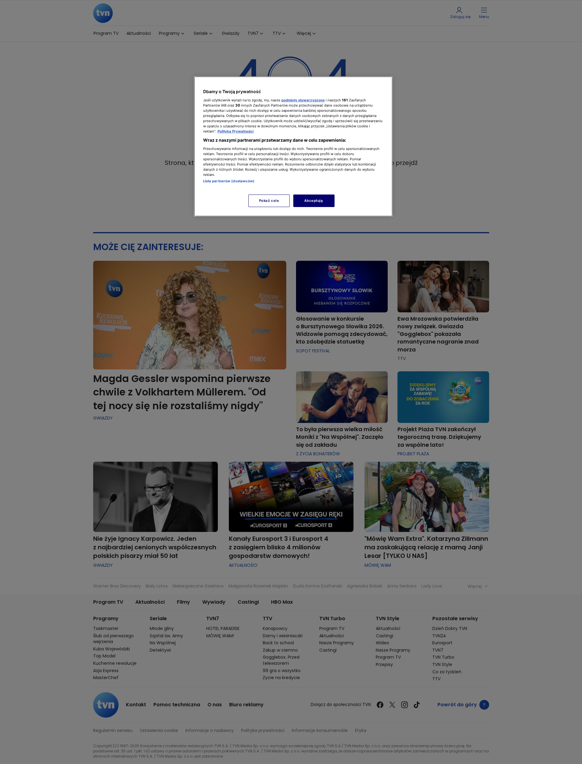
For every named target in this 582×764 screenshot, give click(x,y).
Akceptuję (313, 200)
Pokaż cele (269, 200)
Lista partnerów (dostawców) (229, 181)
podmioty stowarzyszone (303, 100)
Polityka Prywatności (236, 131)
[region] (293, 146)
